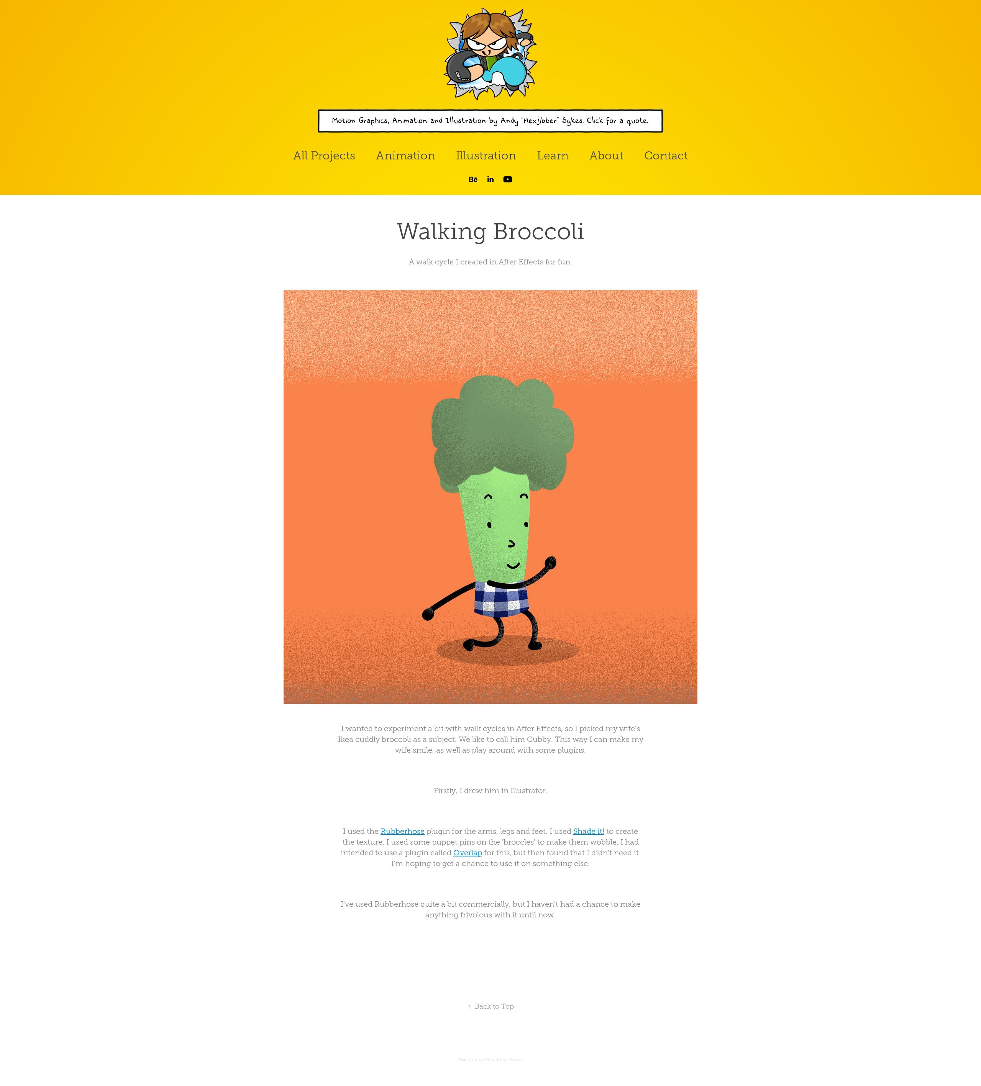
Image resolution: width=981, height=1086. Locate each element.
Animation (405, 155)
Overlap (467, 852)
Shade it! (588, 831)
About (606, 155)
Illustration (486, 155)
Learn (553, 155)
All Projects (324, 155)
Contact (666, 155)
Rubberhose (403, 831)
